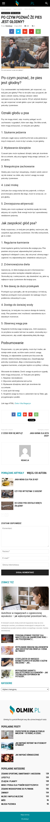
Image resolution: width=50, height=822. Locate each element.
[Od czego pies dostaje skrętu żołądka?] (7, 506)
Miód (3, 800)
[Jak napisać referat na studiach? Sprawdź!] (7, 746)
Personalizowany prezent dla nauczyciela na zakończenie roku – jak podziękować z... (31, 637)
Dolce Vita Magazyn (23, 403)
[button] (46, 3)
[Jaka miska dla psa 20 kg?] (7, 482)
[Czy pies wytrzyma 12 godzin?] (7, 494)
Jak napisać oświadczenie (27, 755)
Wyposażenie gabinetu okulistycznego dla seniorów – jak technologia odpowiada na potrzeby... (31, 673)
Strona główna (6, 9)
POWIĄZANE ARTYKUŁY (12, 472)
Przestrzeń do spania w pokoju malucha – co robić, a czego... (30, 732)
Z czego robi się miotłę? (12, 433)
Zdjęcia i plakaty (9, 781)
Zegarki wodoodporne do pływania (17, 789)
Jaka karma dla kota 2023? (39, 434)
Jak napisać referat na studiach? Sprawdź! (30, 744)
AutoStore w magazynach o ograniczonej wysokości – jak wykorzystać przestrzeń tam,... (24, 615)
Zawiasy (4, 793)
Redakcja (9, 26)
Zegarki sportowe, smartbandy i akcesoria (20, 774)
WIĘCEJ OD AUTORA (36, 472)
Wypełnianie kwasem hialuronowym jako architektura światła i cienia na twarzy (31, 649)
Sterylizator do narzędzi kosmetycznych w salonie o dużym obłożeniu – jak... (31, 661)
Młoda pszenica (8, 804)
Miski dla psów (15, 13)
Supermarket (5, 13)
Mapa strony (25, 815)
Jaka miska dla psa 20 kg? (26, 479)
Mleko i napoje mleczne (12, 796)
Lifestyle (5, 777)
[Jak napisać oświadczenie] (7, 758)
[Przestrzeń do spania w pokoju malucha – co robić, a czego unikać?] (7, 734)
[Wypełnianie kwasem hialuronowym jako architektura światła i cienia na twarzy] (7, 650)
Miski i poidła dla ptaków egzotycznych (19, 785)
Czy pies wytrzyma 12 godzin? (28, 491)
